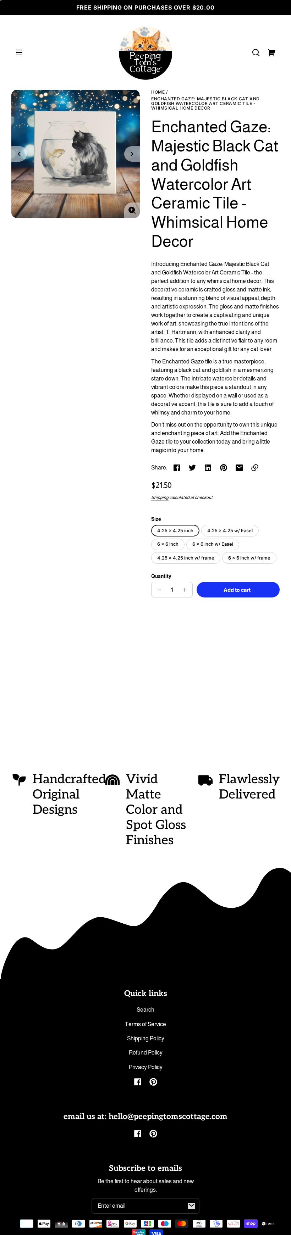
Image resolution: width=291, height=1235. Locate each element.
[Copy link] (255, 467)
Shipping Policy (145, 1038)
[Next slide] (132, 154)
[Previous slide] (19, 154)
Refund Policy (146, 1053)
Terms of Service (145, 1024)
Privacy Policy (146, 1067)
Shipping (160, 497)
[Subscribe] (191, 1206)
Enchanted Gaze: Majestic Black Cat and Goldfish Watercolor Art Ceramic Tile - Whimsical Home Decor (205, 103)
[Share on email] (239, 467)
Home (158, 92)
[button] (256, 52)
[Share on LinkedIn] (208, 467)
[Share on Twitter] (192, 467)
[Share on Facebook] (177, 467)
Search (145, 1010)
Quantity (161, 576)
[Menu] (19, 52)
